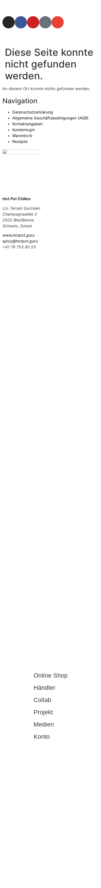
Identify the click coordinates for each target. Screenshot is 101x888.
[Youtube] (33, 22)
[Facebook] (21, 22)
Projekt (43, 712)
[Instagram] (8, 22)
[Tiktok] (45, 22)
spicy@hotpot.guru (20, 241)
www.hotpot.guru (18, 235)
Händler (44, 687)
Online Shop (51, 675)
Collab (42, 699)
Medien (44, 724)
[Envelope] (57, 22)
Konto (42, 736)
